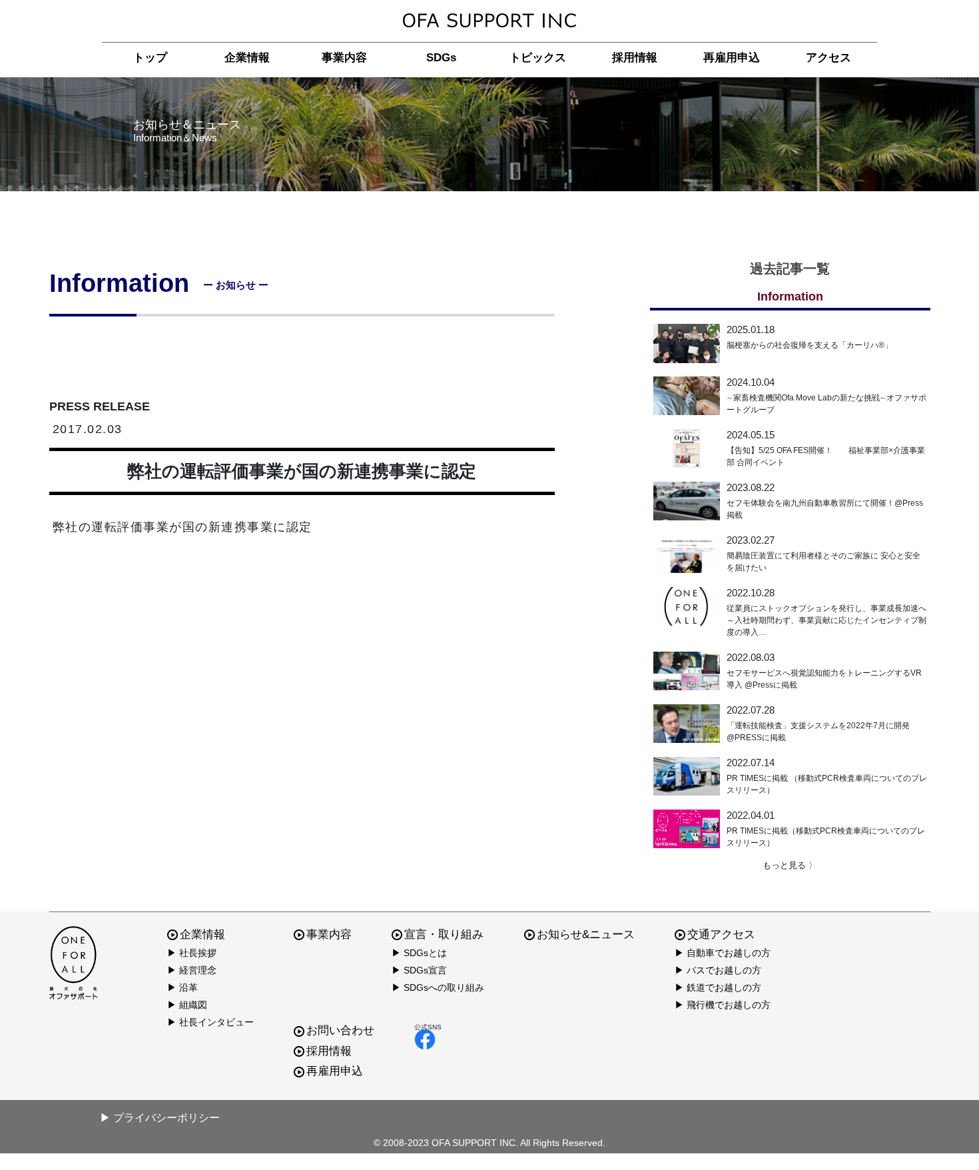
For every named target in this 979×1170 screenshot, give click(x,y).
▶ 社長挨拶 (191, 952)
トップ (150, 57)
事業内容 (344, 57)
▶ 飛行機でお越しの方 (723, 1004)
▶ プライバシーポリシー (160, 1117)
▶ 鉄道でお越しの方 (718, 987)
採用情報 (634, 57)
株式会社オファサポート (489, 21)
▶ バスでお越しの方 (718, 970)
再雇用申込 (731, 57)
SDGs (441, 57)
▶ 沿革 (182, 987)
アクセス (828, 57)
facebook (428, 1039)
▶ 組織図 (187, 1004)
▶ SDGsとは (419, 952)
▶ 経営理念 (191, 970)
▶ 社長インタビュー (210, 1022)
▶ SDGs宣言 (419, 970)
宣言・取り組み (444, 934)
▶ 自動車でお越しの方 (723, 952)
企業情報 (247, 57)
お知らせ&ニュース (586, 934)
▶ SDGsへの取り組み (438, 987)
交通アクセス (721, 934)
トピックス (537, 57)
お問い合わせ (340, 1030)
